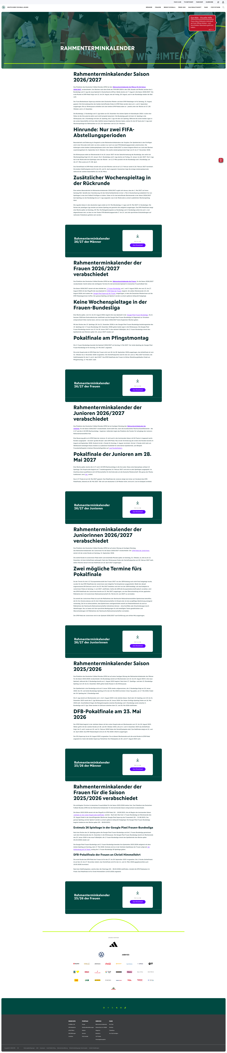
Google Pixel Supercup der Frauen (104, 293)
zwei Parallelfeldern (115, 448)
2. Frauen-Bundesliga (114, 288)
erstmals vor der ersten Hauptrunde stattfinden (89, 815)
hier (86, 474)
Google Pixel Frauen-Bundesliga (137, 315)
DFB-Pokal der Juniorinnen (140, 550)
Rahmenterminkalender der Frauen (124, 281)
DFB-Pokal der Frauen (114, 291)
